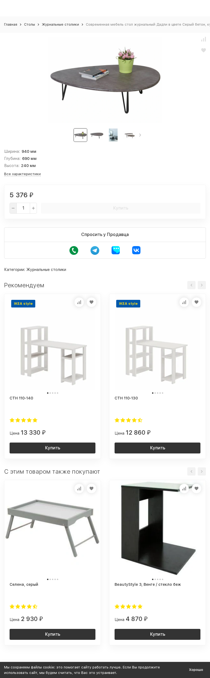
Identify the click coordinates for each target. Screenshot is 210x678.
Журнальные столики (60, 24)
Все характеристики (22, 174)
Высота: (11, 165)
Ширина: (12, 151)
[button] (140, 135)
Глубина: (12, 158)
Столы (29, 24)
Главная (10, 24)
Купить (120, 208)
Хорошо (196, 670)
